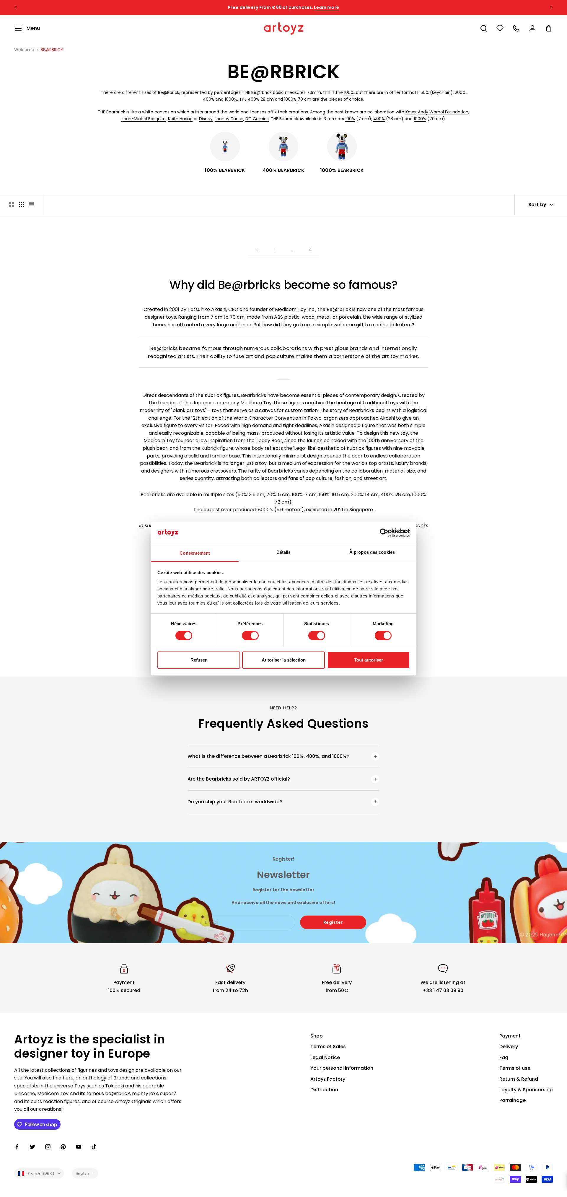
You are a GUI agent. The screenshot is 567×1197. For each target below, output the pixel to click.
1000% (290, 99)
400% (253, 99)
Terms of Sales (328, 1046)
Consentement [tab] (195, 553)
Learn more (326, 7)
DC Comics (257, 119)
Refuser (198, 659)
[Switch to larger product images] (11, 205)
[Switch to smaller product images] (21, 205)
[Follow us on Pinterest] (63, 1147)
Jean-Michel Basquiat (143, 119)
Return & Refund (518, 1079)
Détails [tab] (283, 552)
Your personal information (341, 1068)
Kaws (410, 112)
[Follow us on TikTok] (94, 1147)
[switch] (250, 635)
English (82, 1173)
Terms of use (514, 1068)
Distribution (324, 1089)
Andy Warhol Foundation (443, 112)
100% (349, 92)
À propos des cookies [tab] (372, 552)
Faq (503, 1057)
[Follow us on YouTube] (79, 1147)
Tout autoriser (368, 659)
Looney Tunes (229, 119)
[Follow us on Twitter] (32, 1147)
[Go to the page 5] (257, 250)
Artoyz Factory (327, 1079)
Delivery (508, 1046)
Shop (316, 1035)
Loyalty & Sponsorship (526, 1089)
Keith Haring (180, 119)
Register (333, 922)
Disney (206, 119)
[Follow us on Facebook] (17, 1147)
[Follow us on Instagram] (48, 1147)
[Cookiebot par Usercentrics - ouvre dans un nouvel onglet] (384, 532)
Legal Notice (325, 1057)
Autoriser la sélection (284, 659)
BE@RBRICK (52, 50)
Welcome (24, 50)
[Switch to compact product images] (31, 205)
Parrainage (512, 1100)
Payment (510, 1035)
